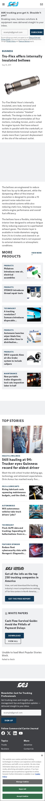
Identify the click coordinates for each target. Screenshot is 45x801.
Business (7, 51)
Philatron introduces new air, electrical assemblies (13, 273)
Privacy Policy (11, 41)
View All (13, 641)
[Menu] (3, 4)
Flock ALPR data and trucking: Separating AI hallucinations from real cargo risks (14, 531)
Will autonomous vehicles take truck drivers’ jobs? (11, 511)
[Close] (42, 755)
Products (9, 265)
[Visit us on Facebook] (3, 733)
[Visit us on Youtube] (21, 733)
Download (14, 635)
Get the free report (19, 598)
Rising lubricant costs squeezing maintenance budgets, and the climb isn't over (14, 492)
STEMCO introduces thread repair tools (14, 292)
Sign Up (9, 720)
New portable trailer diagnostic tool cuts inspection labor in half (14, 381)
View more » (37, 254)
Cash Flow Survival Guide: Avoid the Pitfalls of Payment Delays (21, 624)
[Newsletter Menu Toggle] (41, 4)
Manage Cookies (22, 782)
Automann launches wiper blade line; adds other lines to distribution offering (14, 338)
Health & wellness (11, 456)
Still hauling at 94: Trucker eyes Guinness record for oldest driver (20, 464)
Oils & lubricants (10, 486)
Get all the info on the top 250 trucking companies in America (21, 577)
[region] (22, 776)
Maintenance (10, 373)
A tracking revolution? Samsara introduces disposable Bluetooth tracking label (14, 316)
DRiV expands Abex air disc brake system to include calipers (14, 359)
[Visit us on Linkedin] (15, 733)
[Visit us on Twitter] (9, 733)
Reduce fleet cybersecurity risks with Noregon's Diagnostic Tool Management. (14, 550)
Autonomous (8, 505)
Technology (10, 308)
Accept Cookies (22, 796)
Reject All (22, 789)
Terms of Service (24, 41)
